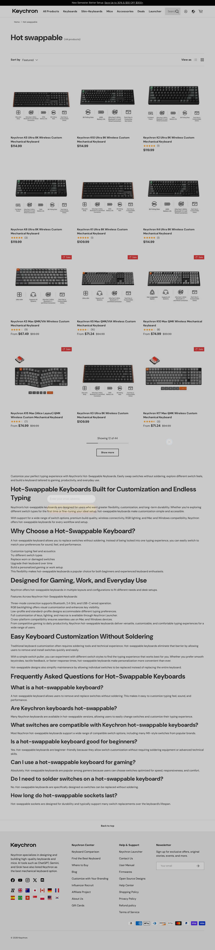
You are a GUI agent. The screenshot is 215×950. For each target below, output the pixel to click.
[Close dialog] (169, 437)
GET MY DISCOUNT (71, 503)
